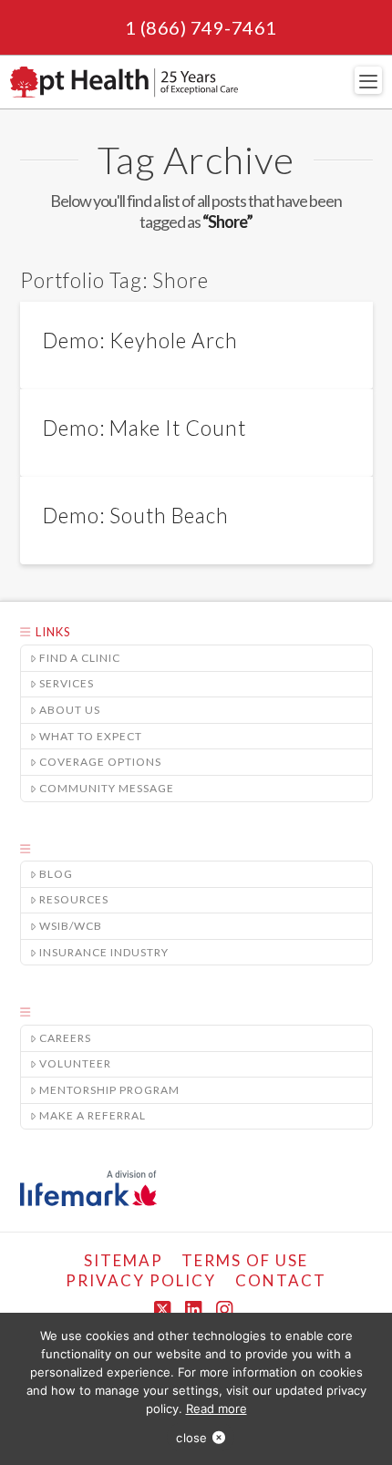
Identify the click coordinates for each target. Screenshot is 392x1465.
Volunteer (75, 1063)
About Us (69, 710)
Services (66, 683)
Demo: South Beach (136, 515)
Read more (216, 1408)
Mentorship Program (109, 1090)
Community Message (106, 788)
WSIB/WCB (70, 926)
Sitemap (123, 1260)
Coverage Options (100, 762)
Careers (65, 1038)
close (191, 1437)
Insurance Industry (104, 952)
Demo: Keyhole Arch (140, 340)
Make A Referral (92, 1115)
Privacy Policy (141, 1280)
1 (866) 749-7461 (201, 27)
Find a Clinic (79, 658)
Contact (280, 1280)
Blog (56, 874)
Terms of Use (244, 1260)
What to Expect (90, 736)
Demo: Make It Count (144, 428)
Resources (73, 899)
